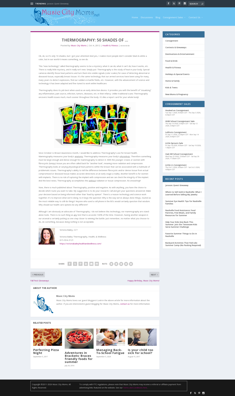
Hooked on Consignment (177, 110)
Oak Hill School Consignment (179, 154)
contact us (125, 303)
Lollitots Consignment (176, 132)
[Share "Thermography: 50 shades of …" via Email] (91, 264)
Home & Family (172, 81)
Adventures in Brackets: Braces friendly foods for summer (78, 357)
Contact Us (194, 17)
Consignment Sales (173, 17)
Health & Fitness (110, 45)
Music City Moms (79, 45)
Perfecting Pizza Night (46, 351)
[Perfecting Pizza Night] (47, 337)
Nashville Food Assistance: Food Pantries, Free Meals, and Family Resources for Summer (180, 212)
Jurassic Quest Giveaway (176, 185)
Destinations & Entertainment (179, 54)
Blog (158, 17)
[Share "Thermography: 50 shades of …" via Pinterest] (80, 264)
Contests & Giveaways (175, 47)
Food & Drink (171, 61)
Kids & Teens (171, 87)
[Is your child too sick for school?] (142, 337)
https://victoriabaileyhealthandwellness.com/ (80, 243)
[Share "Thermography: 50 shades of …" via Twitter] (75, 264)
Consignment (171, 40)
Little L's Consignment (176, 165)
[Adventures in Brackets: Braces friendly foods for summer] (79, 339)
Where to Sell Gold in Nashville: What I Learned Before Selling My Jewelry (183, 193)
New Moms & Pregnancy (176, 94)
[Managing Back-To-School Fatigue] (110, 337)
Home (135, 17)
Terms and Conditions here (135, 387)
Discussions (147, 17)
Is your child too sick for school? (140, 351)
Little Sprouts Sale (174, 143)
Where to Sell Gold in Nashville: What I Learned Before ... (72, 3)
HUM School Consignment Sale (179, 121)
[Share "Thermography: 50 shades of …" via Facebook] (69, 264)
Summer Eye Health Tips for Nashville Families (183, 202)
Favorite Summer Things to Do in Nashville (181, 234)
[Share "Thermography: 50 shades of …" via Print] (97, 264)
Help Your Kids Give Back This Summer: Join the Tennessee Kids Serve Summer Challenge (181, 224)
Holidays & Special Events (177, 74)
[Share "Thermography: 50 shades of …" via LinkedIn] (86, 264)
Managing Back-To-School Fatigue (110, 351)
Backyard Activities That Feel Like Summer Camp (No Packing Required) (183, 244)
